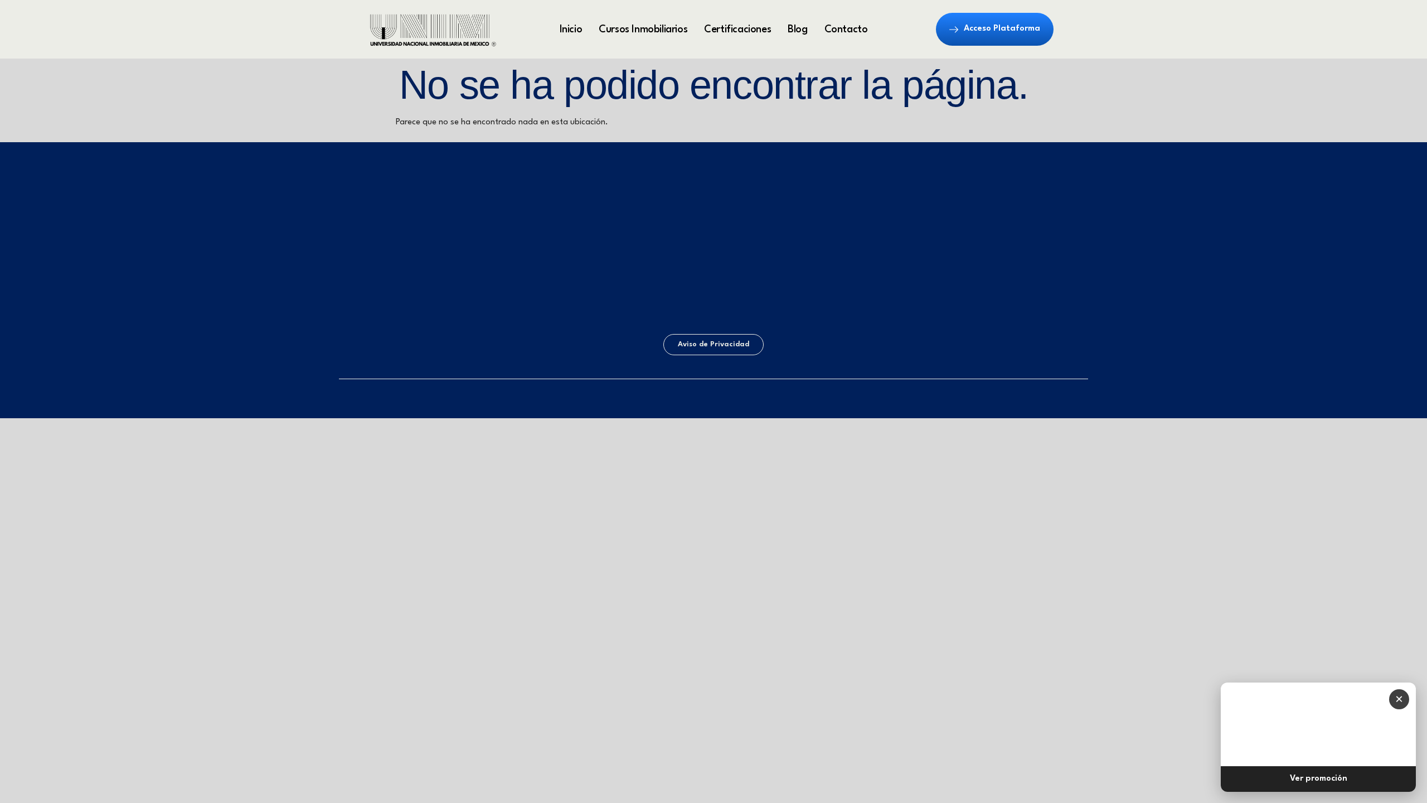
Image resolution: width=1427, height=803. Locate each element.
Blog (797, 30)
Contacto (846, 30)
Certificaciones (737, 30)
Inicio (571, 30)
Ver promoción (1318, 779)
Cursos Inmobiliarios (643, 30)
